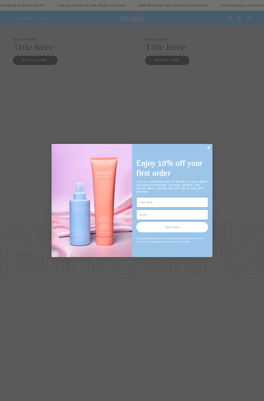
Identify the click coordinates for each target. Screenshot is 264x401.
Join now (172, 227)
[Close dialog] (209, 148)
